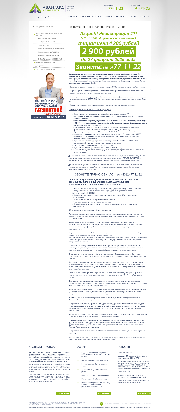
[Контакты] (45, 17)
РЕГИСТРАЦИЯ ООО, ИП (129, 404)
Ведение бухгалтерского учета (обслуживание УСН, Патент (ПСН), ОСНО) (95, 355)
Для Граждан (40, 66)
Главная (72, 16)
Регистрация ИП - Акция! (46, 42)
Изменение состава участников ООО (51, 49)
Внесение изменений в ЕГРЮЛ (49, 52)
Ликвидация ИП (43, 45)
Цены (133, 16)
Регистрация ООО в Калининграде (95, 375)
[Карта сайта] (52, 17)
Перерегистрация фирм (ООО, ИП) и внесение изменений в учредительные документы (95, 384)
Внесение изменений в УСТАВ (48, 55)
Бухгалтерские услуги (116, 16)
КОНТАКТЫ (147, 404)
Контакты (144, 16)
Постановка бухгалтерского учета (94, 360)
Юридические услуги (90, 16)
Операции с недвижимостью (45, 62)
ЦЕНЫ (140, 404)
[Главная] (38, 17)
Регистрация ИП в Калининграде (94, 379)
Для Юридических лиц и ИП (45, 69)
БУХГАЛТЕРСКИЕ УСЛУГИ (112, 404)
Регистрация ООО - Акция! (47, 38)
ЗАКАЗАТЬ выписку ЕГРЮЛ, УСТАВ (50, 59)
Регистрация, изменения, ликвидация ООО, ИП (49, 34)
